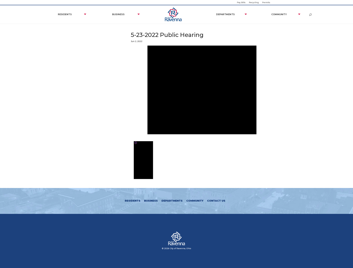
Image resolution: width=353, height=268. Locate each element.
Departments (225, 14)
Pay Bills (241, 3)
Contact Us (216, 200)
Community (279, 14)
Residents (65, 14)
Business (118, 14)
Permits (266, 3)
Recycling (254, 3)
